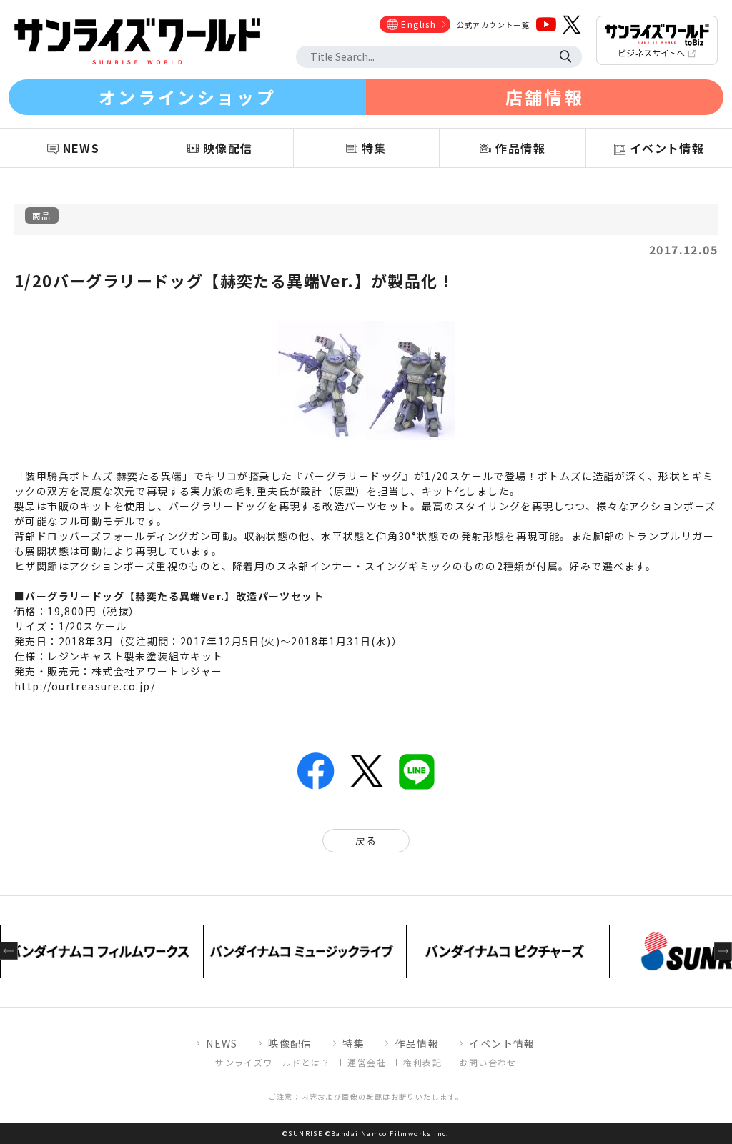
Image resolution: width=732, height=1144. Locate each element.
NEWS (222, 1043)
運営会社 (366, 1062)
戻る (366, 840)
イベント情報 (502, 1043)
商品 (41, 215)
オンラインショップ (187, 96)
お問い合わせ (487, 1062)
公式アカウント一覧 (493, 24)
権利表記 (422, 1062)
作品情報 (417, 1043)
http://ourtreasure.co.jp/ (84, 686)
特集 (353, 1043)
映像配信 (290, 1043)
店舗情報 (544, 96)
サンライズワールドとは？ (272, 1062)
